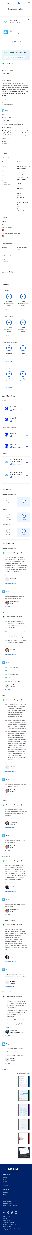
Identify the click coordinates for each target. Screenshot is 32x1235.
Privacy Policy (6, 1220)
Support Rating (6, 524)
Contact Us (5, 1185)
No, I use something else (17, 57)
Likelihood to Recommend (9, 494)
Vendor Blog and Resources (10, 1205)
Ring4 (11, 31)
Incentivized (8, 763)
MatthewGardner (14, 822)
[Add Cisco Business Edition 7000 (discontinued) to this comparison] (27, 462)
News (4, 1183)
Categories (5, 1192)
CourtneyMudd (13, 1030)
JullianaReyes (13, 578)
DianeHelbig (12, 886)
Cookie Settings (7, 1226)
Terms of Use (6, 1216)
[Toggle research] (8, 3)
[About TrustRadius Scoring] (3, 70)
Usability (4, 509)
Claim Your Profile (7, 1203)
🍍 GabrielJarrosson (14, 601)
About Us (5, 1177)
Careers (5, 1181)
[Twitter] (12, 1212)
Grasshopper (14, 20)
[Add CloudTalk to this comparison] (27, 408)
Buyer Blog (5, 1194)
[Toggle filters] (3, 3)
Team (4, 1179)
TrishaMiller (12, 766)
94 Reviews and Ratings (15, 22)
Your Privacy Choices (8, 1222)
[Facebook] (8, 1212)
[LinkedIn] (16, 1212)
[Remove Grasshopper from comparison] (28, 19)
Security (5, 1218)
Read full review (9, 583)
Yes (6, 57)
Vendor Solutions (7, 1201)
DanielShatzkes (13, 956)
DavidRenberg (13, 649)
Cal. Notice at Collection (9, 1224)
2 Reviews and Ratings (14, 33)
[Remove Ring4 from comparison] (28, 30)
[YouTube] (4, 1212)
